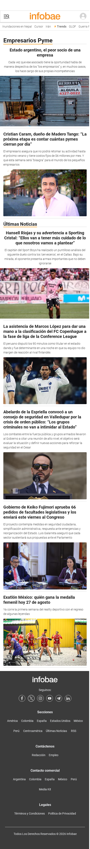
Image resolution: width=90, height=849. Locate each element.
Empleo (53, 755)
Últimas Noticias (56, 731)
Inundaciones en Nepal (15, 26)
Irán (46, 26)
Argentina (19, 779)
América (12, 720)
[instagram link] (40, 698)
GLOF (71, 26)
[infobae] (45, 16)
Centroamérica (32, 731)
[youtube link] (49, 698)
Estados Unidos (60, 720)
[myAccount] (83, 16)
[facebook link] (22, 698)
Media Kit (45, 789)
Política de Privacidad (62, 813)
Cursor (37, 26)
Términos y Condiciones (29, 813)
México (78, 720)
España (42, 720)
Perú (16, 731)
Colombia (27, 720)
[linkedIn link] (68, 698)
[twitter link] (31, 698)
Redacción (38, 755)
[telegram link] (58, 698)
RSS (73, 731)
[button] (6, 16)
